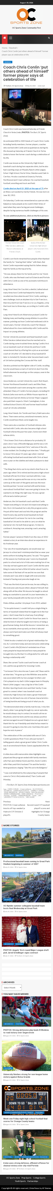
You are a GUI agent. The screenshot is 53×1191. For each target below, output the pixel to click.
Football (19, 1024)
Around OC (9, 855)
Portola (6, 795)
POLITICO (39, 794)
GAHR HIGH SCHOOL (21, 791)
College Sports (39, 1178)
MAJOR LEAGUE (38, 792)
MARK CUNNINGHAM (12, 794)
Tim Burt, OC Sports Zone (14, 86)
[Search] (49, 37)
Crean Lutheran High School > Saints (19, 1112)
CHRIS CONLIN (13, 789)
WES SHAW (30, 797)
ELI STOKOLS (38, 789)
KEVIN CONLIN (24, 792)
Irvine (17, 1157)
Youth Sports (20, 1181)
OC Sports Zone (21, 867)
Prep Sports (26, 1178)
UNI (39, 795)
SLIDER (13, 795)
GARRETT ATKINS (37, 791)
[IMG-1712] (15, 230)
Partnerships (32, 1181)
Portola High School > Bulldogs (35, 1157)
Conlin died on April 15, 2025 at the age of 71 (23, 188)
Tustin (34, 795)
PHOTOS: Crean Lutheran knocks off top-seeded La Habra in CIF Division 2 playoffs (14, 808)
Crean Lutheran (25, 789)
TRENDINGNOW (24, 795)
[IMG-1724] (38, 230)
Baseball (8, 62)
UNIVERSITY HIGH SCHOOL (14, 797)
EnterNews (34, 1188)
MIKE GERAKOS (27, 794)
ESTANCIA (8, 791)
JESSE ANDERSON (10, 792)
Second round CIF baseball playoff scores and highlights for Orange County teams (38, 808)
